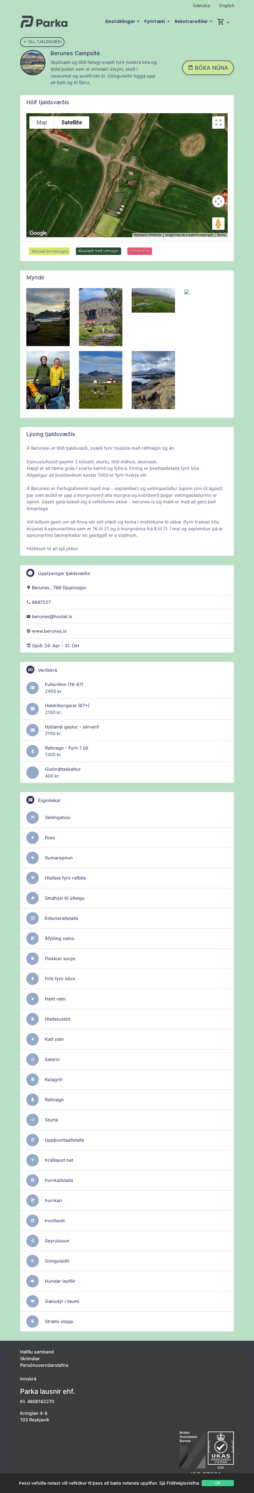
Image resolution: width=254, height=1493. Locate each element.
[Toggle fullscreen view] (218, 122)
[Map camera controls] (218, 201)
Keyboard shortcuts (147, 235)
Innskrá (28, 1378)
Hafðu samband (37, 1351)
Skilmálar (30, 1358)
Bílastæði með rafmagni (98, 251)
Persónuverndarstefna (44, 1365)
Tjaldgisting (140, 251)
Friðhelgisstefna (183, 1483)
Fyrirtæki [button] (155, 21)
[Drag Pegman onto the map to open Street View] (218, 223)
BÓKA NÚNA (210, 68)
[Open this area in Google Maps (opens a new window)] (38, 233)
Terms (221, 235)
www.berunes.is (49, 631)
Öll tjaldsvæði (44, 41)
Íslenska (201, 5)
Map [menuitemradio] (42, 122)
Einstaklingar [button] (120, 21)
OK (218, 1483)
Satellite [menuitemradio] (71, 122)
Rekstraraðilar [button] (192, 21)
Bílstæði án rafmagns (49, 251)
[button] (223, 22)
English (226, 5)
